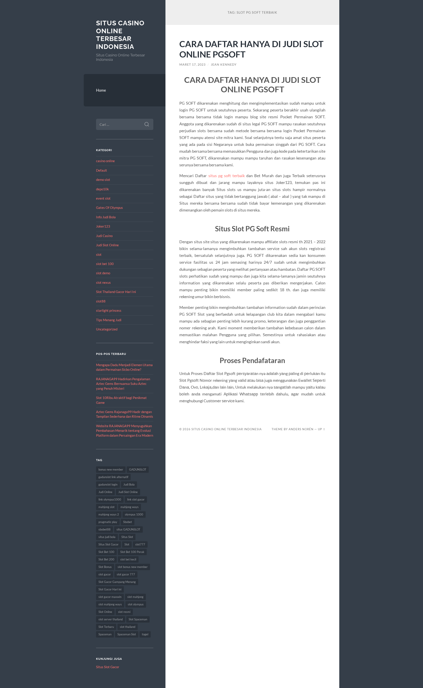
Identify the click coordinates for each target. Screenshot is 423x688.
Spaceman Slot (126, 634)
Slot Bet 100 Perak (132, 552)
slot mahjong (135, 597)
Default (101, 170)
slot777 (140, 544)
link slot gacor (136, 499)
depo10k (102, 189)
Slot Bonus (105, 567)
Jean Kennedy (224, 64)
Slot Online (105, 612)
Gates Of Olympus (109, 208)
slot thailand (127, 627)
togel (145, 634)
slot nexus (103, 282)
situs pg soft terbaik (226, 175)
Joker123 (103, 226)
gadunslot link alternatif (113, 477)
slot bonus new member (133, 567)
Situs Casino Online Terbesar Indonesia (120, 34)
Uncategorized (106, 329)
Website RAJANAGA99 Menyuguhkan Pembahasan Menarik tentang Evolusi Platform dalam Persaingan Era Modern (124, 430)
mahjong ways (130, 507)
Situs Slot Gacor (108, 544)
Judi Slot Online (107, 245)
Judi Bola (129, 484)
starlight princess (108, 310)
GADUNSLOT (137, 469)
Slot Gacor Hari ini (109, 589)
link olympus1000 (109, 499)
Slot (126, 544)
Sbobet (127, 522)
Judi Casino (104, 236)
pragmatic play (107, 522)
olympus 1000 (134, 514)
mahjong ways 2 (108, 514)
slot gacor (104, 574)
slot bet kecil (128, 559)
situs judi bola (106, 537)
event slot (103, 198)
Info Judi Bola (106, 217)
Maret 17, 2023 (192, 64)
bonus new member (110, 469)
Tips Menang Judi (108, 320)
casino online (105, 161)
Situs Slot (127, 537)
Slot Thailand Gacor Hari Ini (116, 292)
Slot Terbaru (106, 627)
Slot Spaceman (138, 619)
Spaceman (104, 634)
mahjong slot (106, 507)
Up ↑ (321, 429)
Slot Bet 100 (106, 552)
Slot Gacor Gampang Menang (117, 582)
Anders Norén (301, 429)
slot (99, 254)
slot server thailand (110, 619)
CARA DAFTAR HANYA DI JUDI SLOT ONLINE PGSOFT (251, 49)
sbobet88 (104, 529)
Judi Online (105, 492)
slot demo (103, 273)
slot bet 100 (105, 264)
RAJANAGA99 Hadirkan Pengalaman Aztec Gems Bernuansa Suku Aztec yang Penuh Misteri (123, 383)
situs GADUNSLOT (128, 529)
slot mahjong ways (110, 604)
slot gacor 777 (126, 574)
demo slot (103, 180)
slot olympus (136, 604)
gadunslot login (107, 484)
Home (101, 90)
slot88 (101, 301)
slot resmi (124, 612)
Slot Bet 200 (106, 559)
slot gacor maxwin (109, 597)
